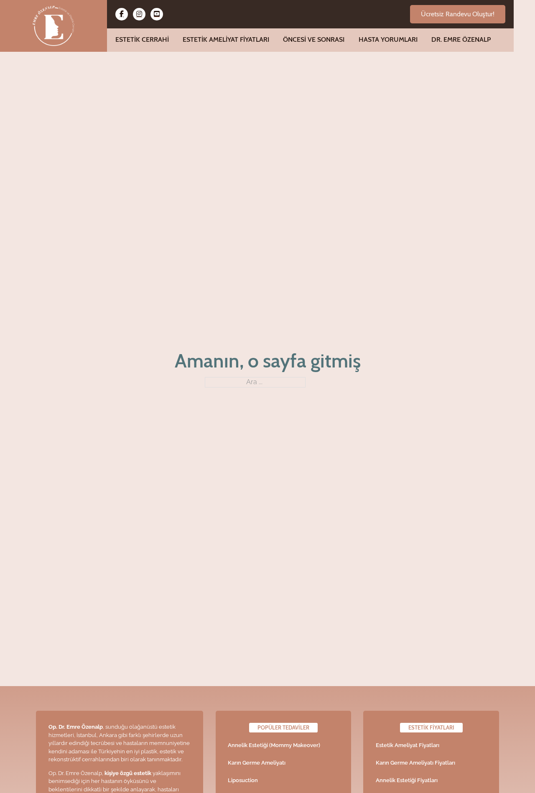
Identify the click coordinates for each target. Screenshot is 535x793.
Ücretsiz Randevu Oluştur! (457, 14)
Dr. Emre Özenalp (461, 39)
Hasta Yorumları (388, 39)
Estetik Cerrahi (142, 39)
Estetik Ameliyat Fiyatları (226, 39)
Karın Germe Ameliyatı (256, 763)
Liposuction (243, 780)
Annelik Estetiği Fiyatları (407, 780)
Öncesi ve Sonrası (313, 39)
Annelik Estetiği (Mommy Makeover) (274, 745)
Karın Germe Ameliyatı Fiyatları (415, 763)
